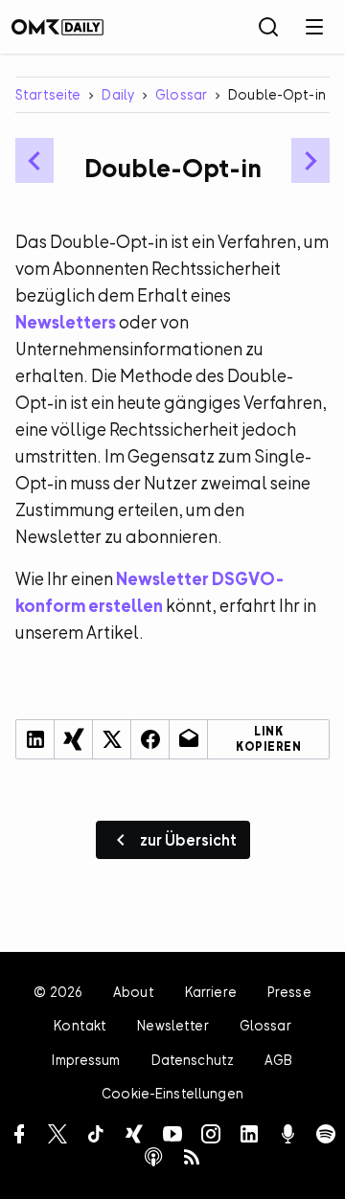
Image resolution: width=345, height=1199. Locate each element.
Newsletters (65, 322)
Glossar (181, 94)
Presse (289, 992)
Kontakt (80, 1025)
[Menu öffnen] (314, 27)
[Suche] (268, 27)
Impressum (86, 1060)
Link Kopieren (268, 739)
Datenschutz (193, 1060)
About (133, 992)
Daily (118, 94)
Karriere (211, 992)
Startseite (47, 94)
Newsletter (172, 1025)
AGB (278, 1060)
